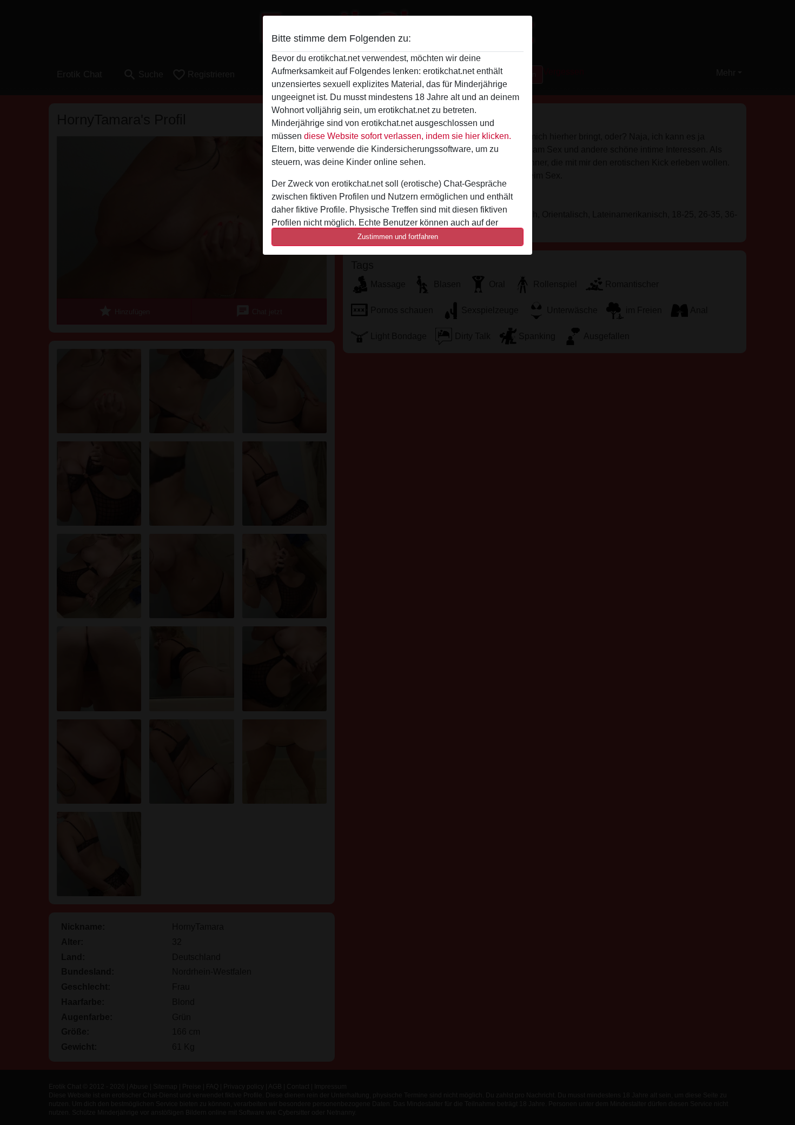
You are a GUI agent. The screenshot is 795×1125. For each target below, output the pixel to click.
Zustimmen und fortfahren (397, 237)
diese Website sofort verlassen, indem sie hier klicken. (407, 136)
